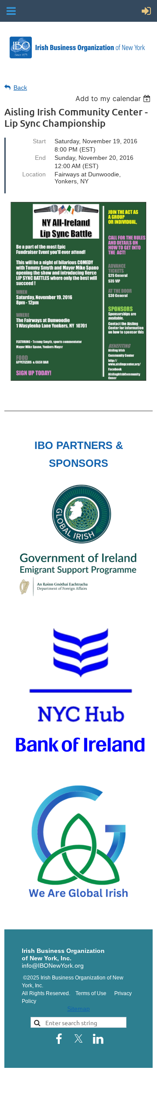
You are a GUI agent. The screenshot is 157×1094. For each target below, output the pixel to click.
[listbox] (114, 98)
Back (20, 87)
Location (34, 174)
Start (39, 141)
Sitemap (78, 1008)
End (40, 157)
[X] (78, 1039)
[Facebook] (59, 1039)
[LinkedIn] (98, 1039)
